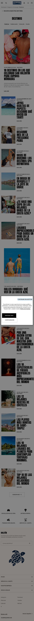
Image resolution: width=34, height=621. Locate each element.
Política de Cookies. (25, 308)
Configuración (9, 320)
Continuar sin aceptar (25, 299)
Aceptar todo (9, 315)
